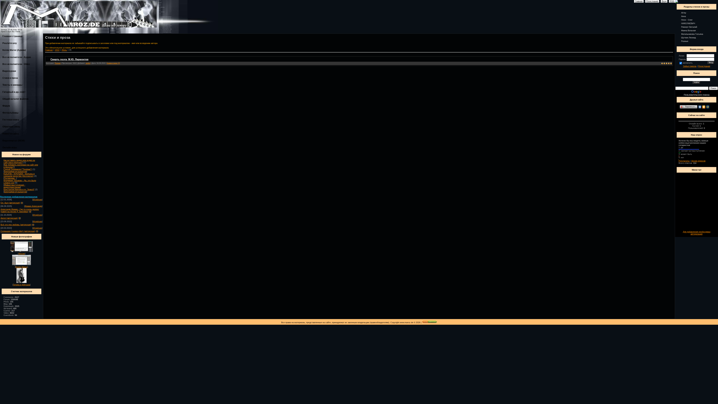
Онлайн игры (9, 147)
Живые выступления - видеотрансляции (14, 186)
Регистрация (704, 66)
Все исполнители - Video (16, 64)
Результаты (684, 161)
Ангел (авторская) (9, 218)
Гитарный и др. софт (13, 92)
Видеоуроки (9, 71)
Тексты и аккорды (12, 85)
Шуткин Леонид (688, 37)
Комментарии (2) (113, 63)
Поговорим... (10, 178)
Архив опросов (698, 161)
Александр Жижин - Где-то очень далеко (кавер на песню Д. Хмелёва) (20, 210)
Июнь (64, 50)
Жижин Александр (33, 206)
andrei (88, 63)
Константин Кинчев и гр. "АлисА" (19, 189)
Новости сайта (10, 133)
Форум (6, 106)
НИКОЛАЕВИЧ (688, 23)
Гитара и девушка (21, 285)
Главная (49, 50)
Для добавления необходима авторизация (696, 233)
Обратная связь (11, 126)
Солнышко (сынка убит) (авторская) (18, 231)
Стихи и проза (10, 78)
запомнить (687, 63)
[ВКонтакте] (700, 107)
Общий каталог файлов (15, 99)
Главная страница (12, 36)
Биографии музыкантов (15, 171)
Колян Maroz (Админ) (14, 50)
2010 (57, 50)
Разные (58, 63)
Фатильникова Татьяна (692, 34)
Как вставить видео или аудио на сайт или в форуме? (19, 161)
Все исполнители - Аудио (16, 57)
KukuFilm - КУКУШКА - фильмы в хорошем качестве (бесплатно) (19, 175)
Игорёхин (37, 199)
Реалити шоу (9, 43)
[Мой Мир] (708, 107)
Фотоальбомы (10, 112)
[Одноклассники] (704, 107)
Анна (683, 16)
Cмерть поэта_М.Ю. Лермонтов (69, 59)
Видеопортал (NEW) (13, 140)
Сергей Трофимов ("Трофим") (18, 169)
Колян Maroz (21, 267)
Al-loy (683, 13)
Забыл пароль (689, 66)
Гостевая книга (10, 119)
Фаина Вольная (688, 30)
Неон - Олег (687, 20)
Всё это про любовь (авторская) (16, 225)
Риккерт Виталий (689, 27)
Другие (21, 253)
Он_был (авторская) (10, 203)
